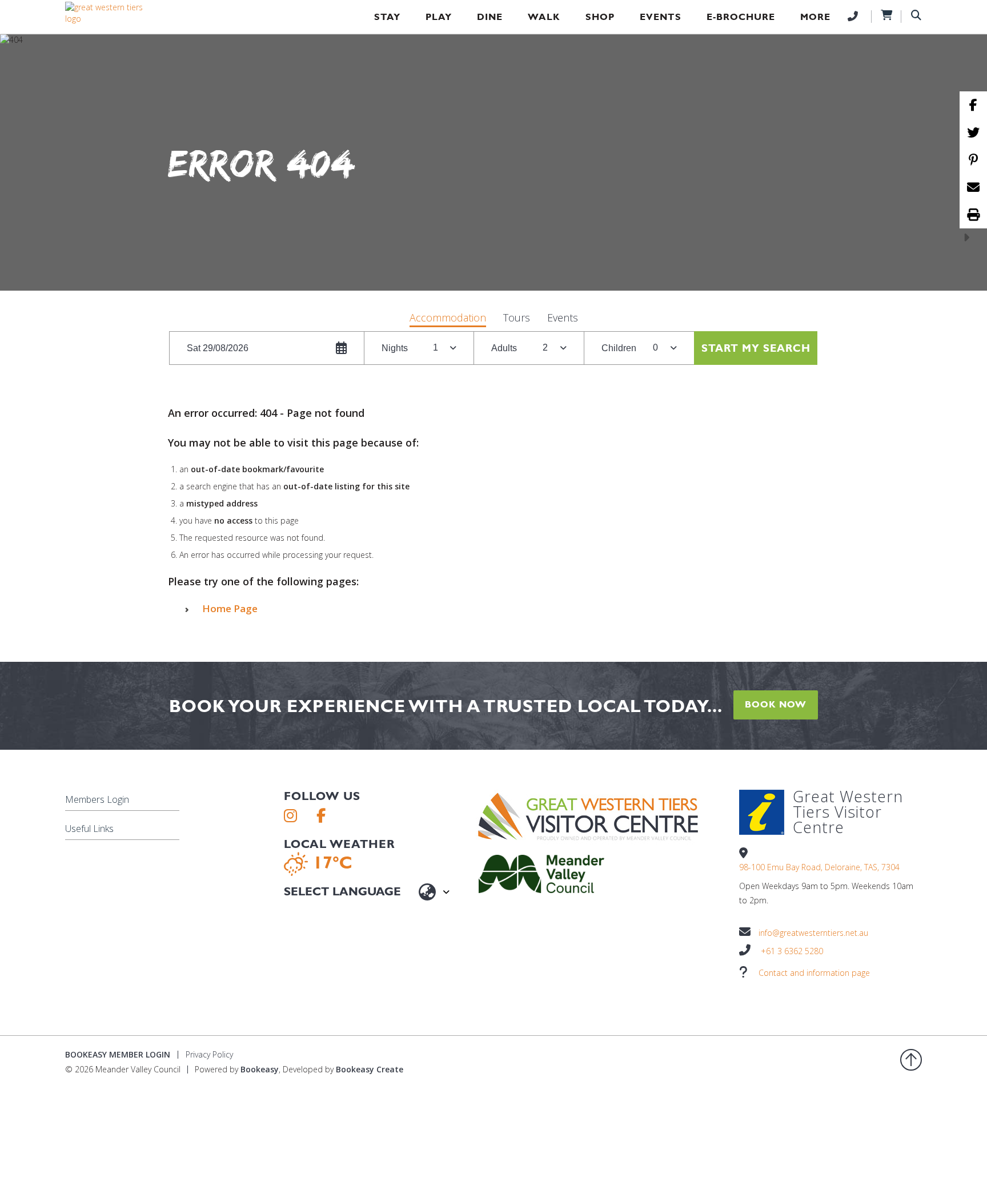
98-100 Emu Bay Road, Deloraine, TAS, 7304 (819, 867)
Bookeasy (259, 1069)
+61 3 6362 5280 (792, 951)
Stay (387, 16)
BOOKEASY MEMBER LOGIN (117, 1054)
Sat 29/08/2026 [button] (217, 348)
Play (439, 16)
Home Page (230, 608)
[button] (448, 319)
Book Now (776, 704)
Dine (490, 16)
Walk (544, 16)
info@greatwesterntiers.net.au (813, 932)
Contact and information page (814, 972)
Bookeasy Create (369, 1069)
